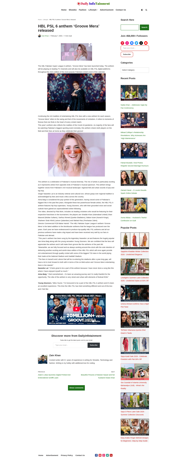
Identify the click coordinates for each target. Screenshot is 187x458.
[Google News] (111, 455)
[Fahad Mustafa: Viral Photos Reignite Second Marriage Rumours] (134, 151)
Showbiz (73, 10)
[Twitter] (136, 43)
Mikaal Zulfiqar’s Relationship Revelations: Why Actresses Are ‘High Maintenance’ (133, 135)
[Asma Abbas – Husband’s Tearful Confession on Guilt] (134, 206)
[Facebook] (132, 43)
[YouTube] (146, 43)
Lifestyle (45, 19)
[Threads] (141, 43)
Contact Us (121, 10)
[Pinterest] (122, 43)
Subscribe (93, 345)
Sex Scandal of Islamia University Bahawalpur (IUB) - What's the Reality (134, 385)
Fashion (82, 10)
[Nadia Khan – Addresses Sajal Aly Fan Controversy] (134, 93)
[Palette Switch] (142, 10)
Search (144, 27)
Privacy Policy (67, 455)
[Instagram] (127, 43)
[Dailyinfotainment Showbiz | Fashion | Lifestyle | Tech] (93, 4)
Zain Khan (45, 36)
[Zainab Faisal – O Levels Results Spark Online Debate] (134, 178)
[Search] (146, 10)
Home (64, 10)
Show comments (76, 388)
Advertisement (106, 10)
